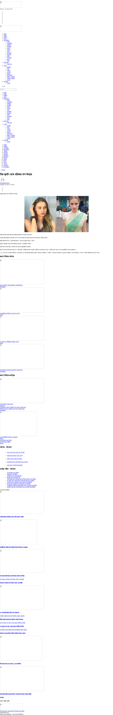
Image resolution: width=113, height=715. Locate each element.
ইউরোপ (9, 50)
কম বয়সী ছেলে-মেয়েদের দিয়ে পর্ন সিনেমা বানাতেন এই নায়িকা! (20, 480)
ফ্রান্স (8, 61)
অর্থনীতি (5, 37)
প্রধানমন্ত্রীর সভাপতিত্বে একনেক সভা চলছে (10, 313)
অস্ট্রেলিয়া (9, 43)
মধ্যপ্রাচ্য (9, 58)
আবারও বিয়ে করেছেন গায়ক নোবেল (15, 455)
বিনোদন (8, 73)
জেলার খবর (6, 62)
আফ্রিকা (9, 45)
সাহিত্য (8, 70)
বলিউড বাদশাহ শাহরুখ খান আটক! (14, 459)
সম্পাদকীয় (6, 81)
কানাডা (8, 48)
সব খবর (5, 65)
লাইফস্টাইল (9, 75)
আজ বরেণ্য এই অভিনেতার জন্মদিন (14, 465)
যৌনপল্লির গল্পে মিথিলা (5, 442)
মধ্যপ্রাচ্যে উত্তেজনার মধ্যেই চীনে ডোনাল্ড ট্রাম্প (11, 370)
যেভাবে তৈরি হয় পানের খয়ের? (6, 404)
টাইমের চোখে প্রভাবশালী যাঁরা (13, 477)
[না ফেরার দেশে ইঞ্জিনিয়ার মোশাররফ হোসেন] (22, 340)
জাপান (8, 59)
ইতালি (8, 42)
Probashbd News (5, 183)
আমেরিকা (9, 46)
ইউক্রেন (9, 54)
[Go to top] (0, 1)
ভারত (8, 51)
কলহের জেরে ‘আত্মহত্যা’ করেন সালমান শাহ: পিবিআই (18, 484)
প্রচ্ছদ (5, 34)
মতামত (8, 83)
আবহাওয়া (6, 152)
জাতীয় (5, 35)
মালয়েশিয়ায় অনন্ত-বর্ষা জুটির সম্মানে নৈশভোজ (17, 462)
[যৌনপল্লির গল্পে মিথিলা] (6, 440)
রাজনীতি (9, 67)
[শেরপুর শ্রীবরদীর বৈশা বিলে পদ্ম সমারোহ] (18, 435)
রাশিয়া (8, 56)
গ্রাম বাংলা (9, 64)
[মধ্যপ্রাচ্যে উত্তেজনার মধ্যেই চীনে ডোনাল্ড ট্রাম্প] (22, 368)
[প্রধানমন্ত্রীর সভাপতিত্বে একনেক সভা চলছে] (22, 312)
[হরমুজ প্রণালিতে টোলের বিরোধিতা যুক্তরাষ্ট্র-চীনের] (22, 283)
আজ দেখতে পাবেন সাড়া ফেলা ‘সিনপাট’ (16, 452)
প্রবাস (5, 38)
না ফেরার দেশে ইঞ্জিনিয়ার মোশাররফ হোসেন (9, 341)
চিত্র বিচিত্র (6, 167)
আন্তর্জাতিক (6, 40)
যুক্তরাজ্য (9, 53)
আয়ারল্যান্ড (6, 156)
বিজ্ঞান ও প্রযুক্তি (11, 77)
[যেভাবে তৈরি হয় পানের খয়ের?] (22, 402)
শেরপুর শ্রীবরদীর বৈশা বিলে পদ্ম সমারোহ (8, 437)
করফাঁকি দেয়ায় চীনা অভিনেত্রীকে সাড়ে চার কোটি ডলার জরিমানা (21, 487)
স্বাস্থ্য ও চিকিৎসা (11, 78)
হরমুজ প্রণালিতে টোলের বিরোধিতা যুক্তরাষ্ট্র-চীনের (11, 285)
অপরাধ (8, 80)
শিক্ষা (8, 69)
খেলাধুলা (9, 72)
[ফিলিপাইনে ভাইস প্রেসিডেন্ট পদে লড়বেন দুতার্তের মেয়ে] (13, 407)
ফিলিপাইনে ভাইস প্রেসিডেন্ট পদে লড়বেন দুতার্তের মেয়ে (12, 409)
